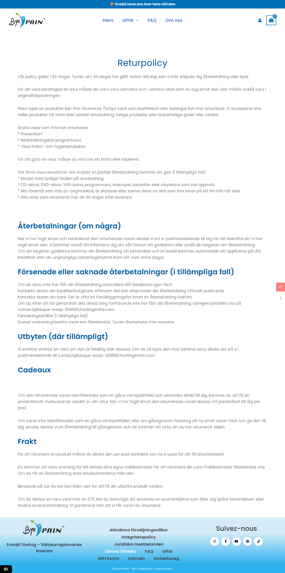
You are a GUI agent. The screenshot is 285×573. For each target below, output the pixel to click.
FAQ (149, 551)
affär (167, 551)
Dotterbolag (166, 558)
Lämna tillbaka (120, 551)
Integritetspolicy (139, 537)
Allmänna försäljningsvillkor (139, 530)
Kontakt (136, 558)
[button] (136, 20)
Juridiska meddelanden (139, 544)
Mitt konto (108, 558)
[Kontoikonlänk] (260, 20)
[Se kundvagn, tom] (271, 20)
